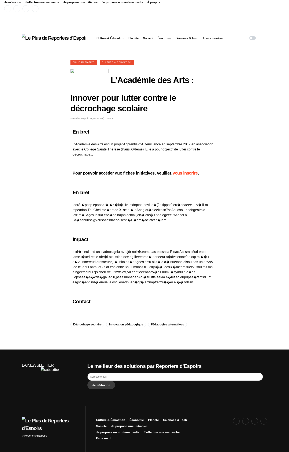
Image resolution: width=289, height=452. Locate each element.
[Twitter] (16, 8)
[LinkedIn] (35, 8)
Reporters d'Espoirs (35, 435)
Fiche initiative (84, 62)
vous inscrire (185, 173)
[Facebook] (7, 8)
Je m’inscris (12, 2)
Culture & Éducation (117, 62)
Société (101, 426)
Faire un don (105, 438)
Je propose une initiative (80, 2)
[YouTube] (25, 8)
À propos (153, 2)
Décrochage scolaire (87, 324)
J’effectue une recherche (42, 2)
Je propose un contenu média (122, 2)
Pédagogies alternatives (167, 324)
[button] (252, 38)
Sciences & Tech (175, 420)
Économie (136, 420)
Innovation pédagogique (126, 324)
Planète (153, 420)
